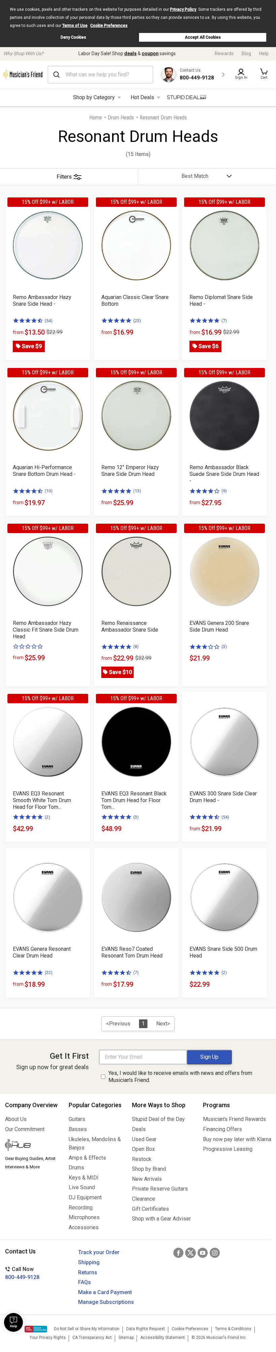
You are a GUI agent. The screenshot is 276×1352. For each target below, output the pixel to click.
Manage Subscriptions (106, 1302)
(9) (224, 490)
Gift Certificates (150, 1209)
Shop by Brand (149, 1169)
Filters (64, 177)
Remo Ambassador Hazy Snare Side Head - (42, 300)
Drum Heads (121, 117)
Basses (78, 1129)
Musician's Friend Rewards (234, 1119)
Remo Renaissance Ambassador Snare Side (129, 626)
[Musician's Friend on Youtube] (203, 1253)
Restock (141, 1159)
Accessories (84, 1227)
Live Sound (82, 1187)
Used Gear (144, 1139)
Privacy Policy (183, 9)
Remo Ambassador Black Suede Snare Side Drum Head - (224, 474)
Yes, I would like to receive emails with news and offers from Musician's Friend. (180, 1076)
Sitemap (126, 1337)
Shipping (89, 1262)
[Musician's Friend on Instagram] (215, 1253)
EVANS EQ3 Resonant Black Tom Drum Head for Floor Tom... (134, 800)
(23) (137, 320)
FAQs (84, 1282)
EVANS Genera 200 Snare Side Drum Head (219, 626)
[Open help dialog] (13, 1322)
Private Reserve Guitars (160, 1189)
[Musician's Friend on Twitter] (190, 1253)
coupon (150, 53)
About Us (16, 1119)
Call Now (22, 1273)
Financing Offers (222, 1129)
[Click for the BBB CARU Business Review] (36, 1329)
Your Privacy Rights (48, 1337)
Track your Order (98, 1252)
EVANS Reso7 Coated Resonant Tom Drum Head (132, 952)
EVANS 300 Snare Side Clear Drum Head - (223, 796)
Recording (81, 1207)
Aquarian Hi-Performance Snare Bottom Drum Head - (44, 470)
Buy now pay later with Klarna (237, 1139)
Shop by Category (94, 97)
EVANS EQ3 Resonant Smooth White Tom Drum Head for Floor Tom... (42, 800)
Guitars (77, 1119)
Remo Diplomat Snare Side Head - (221, 300)
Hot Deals (142, 97)
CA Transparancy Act (92, 1337)
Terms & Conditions (233, 1328)
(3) (224, 646)
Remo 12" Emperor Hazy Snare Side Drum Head (130, 470)
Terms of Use (75, 25)
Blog (246, 53)
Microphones (84, 1217)
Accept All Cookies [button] (203, 37)
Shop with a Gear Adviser (161, 1218)
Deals (139, 1129)
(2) (47, 817)
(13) (137, 490)
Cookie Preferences (109, 25)
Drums (76, 1167)
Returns (87, 1272)
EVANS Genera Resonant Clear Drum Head (42, 952)
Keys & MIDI (84, 1177)
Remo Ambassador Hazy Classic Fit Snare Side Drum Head (45, 630)
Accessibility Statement (162, 1337)
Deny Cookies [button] (73, 37)
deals (130, 53)
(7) (224, 320)
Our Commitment (24, 1129)
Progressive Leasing (227, 1149)
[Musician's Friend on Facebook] (178, 1253)
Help (264, 53)
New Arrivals (147, 1179)
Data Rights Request (145, 1328)
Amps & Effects (87, 1158)
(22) (49, 972)
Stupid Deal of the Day (158, 1119)
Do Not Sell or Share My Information (86, 1328)
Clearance (143, 1199)
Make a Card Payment (105, 1292)
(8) (136, 646)
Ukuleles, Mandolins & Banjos (95, 1143)
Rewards (224, 53)
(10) (49, 490)
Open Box (143, 1149)
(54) (49, 320)
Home (95, 117)
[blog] (32, 1146)
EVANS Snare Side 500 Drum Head (223, 952)
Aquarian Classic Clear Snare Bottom (135, 300)
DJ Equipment (85, 1197)
